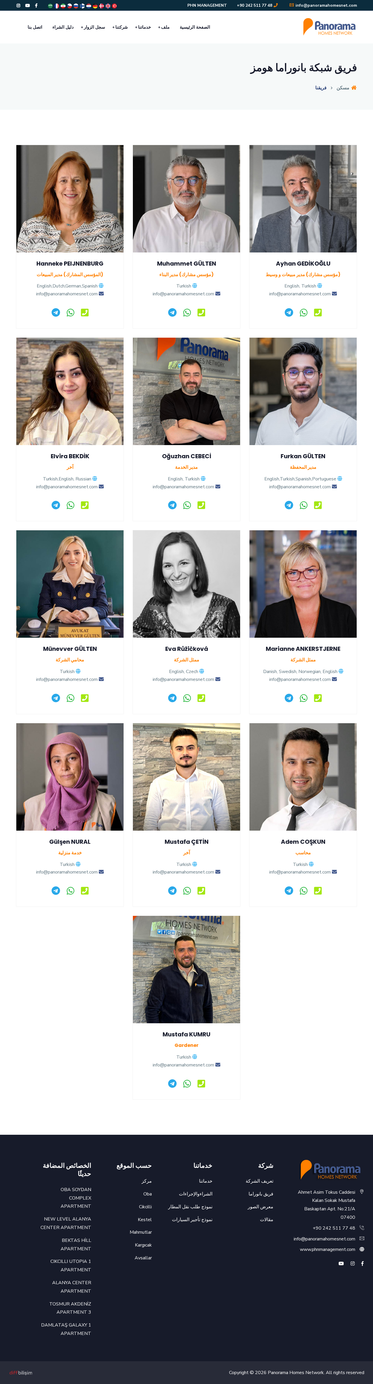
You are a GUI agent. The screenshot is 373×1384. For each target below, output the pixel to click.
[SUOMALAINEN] (82, 5)
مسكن (344, 88)
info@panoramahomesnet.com (325, 5)
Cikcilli (145, 1207)
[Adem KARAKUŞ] (21, 1373)
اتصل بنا (35, 27)
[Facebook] (36, 5)
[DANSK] (101, 5)
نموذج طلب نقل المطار (190, 1207)
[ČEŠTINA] (69, 5)
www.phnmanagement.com (327, 1249)
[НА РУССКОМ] (75, 5)
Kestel (145, 1219)
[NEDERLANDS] (88, 5)
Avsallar (143, 1258)
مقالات (266, 1219)
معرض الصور (260, 1207)
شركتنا (121, 27)
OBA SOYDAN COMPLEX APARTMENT (76, 1198)
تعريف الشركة (259, 1181)
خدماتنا (144, 27)
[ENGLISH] (107, 5)
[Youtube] (28, 5)
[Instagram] (18, 5)
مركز (147, 1181)
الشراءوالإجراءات (195, 1194)
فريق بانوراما (261, 1194)
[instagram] (352, 1264)
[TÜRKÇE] (114, 5)
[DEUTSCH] (95, 5)
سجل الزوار (94, 27)
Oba (147, 1194)
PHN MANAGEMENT (207, 5)
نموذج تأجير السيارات (192, 1219)
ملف (165, 27)
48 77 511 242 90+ (254, 5)
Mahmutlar (141, 1232)
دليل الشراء (63, 27)
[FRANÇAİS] (56, 5)
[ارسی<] (62, 5)
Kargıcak (143, 1245)
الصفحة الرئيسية (195, 27)
